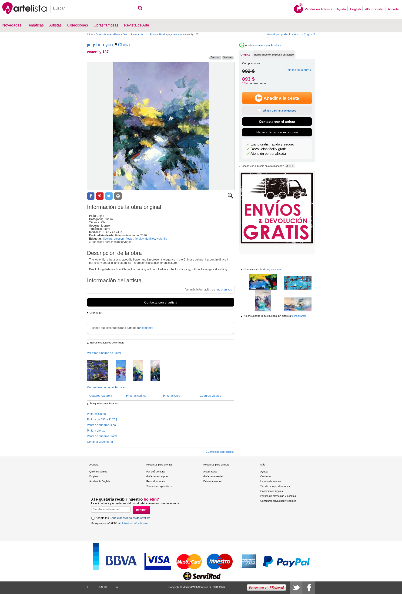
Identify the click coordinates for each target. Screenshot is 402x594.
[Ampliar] (230, 197)
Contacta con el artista (160, 302)
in (117, 587)
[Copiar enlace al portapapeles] (118, 196)
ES (88, 587)
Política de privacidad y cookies (278, 496)
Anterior (215, 57)
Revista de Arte (136, 25)
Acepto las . (123, 518)
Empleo (93, 476)
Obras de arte (103, 34)
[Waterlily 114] (141, 371)
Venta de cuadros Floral (102, 436)
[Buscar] (140, 8)
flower (129, 238)
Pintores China (96, 414)
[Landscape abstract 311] (297, 304)
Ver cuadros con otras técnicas (106, 387)
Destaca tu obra (212, 481)
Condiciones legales (271, 491)
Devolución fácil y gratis (269, 149)
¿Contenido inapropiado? (220, 451)
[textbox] (98, 8)
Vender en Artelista (318, 9)
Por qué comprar (155, 471)
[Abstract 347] (263, 282)
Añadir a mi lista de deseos (279, 110)
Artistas (55, 25)
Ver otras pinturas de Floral (104, 353)
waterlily (162, 238)
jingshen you (175, 34)
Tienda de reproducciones (275, 486)
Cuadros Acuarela (100, 395)
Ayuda (341, 9)
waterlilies (148, 238)
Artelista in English (99, 481)
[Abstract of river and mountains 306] (263, 301)
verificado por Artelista (267, 45)
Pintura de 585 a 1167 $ (102, 419)
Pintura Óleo (121, 34)
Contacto (265, 476)
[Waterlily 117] (159, 371)
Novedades (11, 25)
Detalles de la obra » (298, 70)
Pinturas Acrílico (136, 395)
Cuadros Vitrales (210, 395)
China (124, 44)
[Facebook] (308, 587)
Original (245, 54)
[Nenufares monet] (101, 371)
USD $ (289, 166)
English (355, 9)
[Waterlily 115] (124, 371)
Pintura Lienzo (139, 34)
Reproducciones (155, 481)
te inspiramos (299, 315)
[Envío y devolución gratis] (277, 208)
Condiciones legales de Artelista (130, 518)
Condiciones (141, 523)
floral (138, 238)
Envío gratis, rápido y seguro (272, 144)
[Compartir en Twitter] (109, 196)
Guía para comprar (157, 476)
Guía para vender (213, 476)
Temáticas (35, 25)
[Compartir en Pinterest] (100, 196)
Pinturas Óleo (171, 395)
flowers (107, 238)
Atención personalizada (268, 153)
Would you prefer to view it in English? (291, 34)
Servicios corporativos (159, 486)
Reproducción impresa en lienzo (274, 54)
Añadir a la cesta (281, 98)
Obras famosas (106, 25)
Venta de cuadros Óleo (101, 425)
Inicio (90, 34)
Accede (393, 9)
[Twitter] (296, 587)
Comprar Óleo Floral (100, 441)
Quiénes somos (98, 471)
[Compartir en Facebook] (90, 196)
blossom (119, 238)
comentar (147, 328)
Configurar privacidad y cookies (278, 500)
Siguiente (228, 57)
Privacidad (127, 523)
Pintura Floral (157, 34)
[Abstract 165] (297, 283)
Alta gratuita (374, 9)
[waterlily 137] (160, 126)
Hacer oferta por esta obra (277, 132)
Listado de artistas (270, 481)
